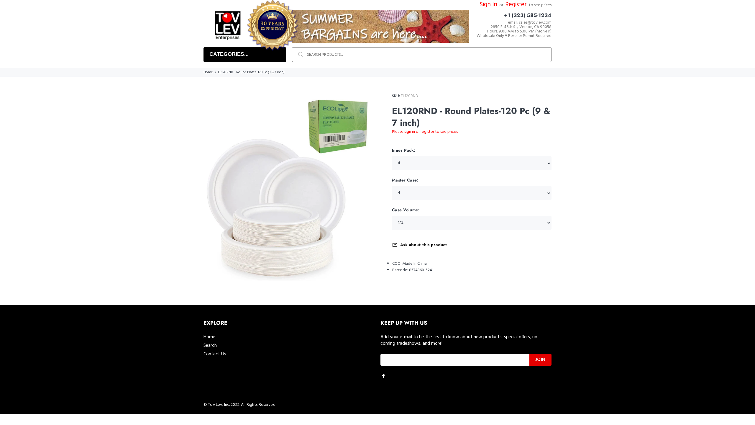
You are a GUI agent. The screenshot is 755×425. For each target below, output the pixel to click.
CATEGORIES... (229, 54)
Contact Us (214, 354)
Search (210, 345)
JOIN (540, 360)
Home (208, 72)
